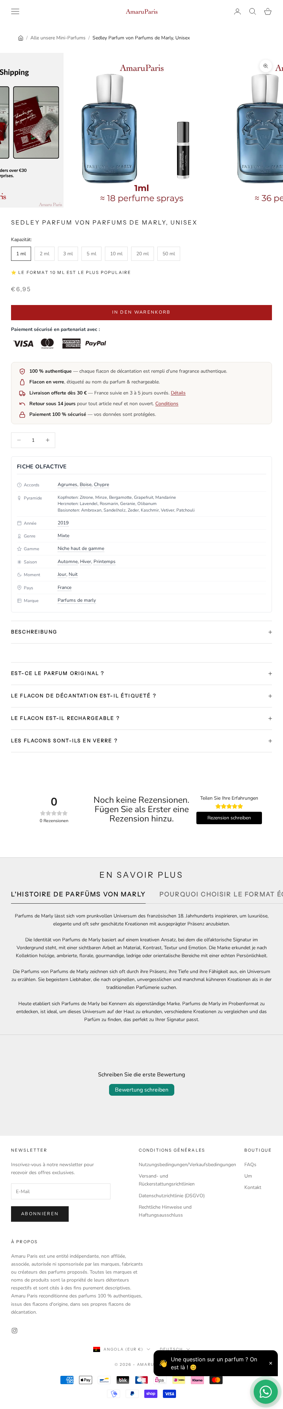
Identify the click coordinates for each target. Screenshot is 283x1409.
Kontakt (252, 1187)
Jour (62, 574)
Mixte (63, 535)
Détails (178, 393)
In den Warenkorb (141, 312)
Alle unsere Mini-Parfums (58, 38)
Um (248, 1176)
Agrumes (67, 484)
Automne (68, 561)
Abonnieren (40, 1214)
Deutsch (171, 1349)
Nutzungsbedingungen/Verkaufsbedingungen (187, 1164)
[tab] (78, 896)
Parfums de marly (77, 600)
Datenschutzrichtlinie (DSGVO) (172, 1195)
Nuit (73, 574)
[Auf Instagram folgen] (14, 1330)
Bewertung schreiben (141, 1090)
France (64, 587)
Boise (85, 484)
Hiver (85, 561)
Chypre (101, 484)
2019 (63, 523)
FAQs (250, 1164)
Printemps (105, 561)
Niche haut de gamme (81, 548)
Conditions (166, 403)
